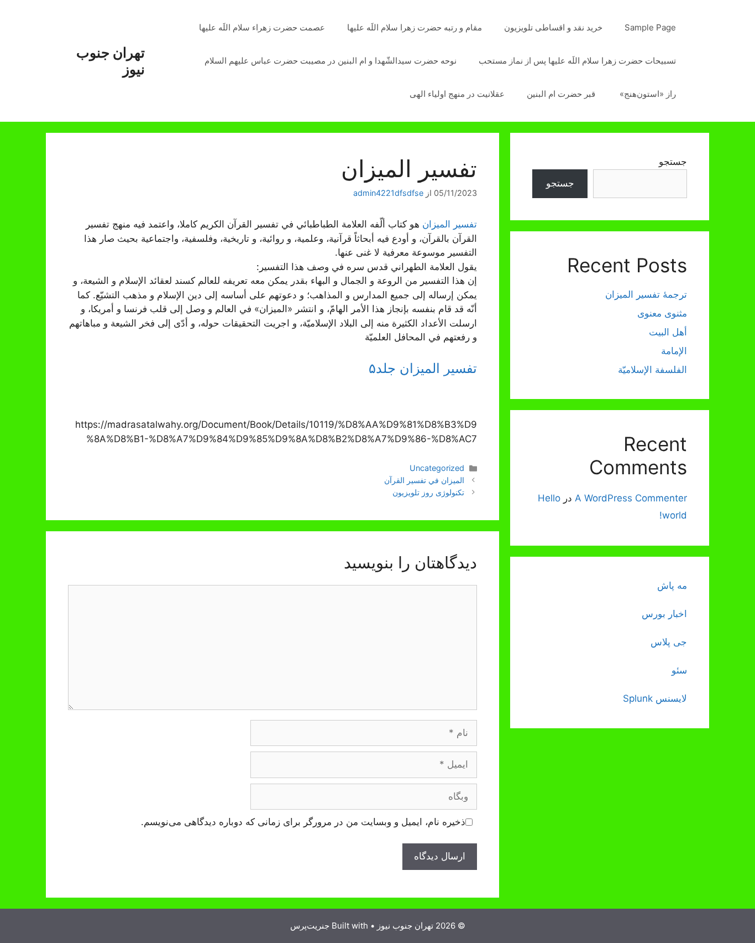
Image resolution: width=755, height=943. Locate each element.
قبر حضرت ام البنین (562, 94)
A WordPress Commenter (631, 498)
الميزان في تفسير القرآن (424, 480)
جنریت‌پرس (309, 925)
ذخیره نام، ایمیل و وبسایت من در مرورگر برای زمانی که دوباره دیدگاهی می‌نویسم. (303, 821)
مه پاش (672, 585)
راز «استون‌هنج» (648, 94)
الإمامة (674, 350)
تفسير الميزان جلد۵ (423, 368)
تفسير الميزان (449, 224)
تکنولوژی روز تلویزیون (428, 492)
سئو (679, 670)
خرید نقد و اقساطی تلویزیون (553, 27)
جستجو (673, 161)
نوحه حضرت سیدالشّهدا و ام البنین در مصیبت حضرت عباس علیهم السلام (331, 60)
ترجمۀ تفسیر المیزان (646, 294)
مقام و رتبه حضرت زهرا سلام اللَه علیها (414, 27)
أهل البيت (668, 332)
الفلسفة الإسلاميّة (652, 369)
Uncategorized (437, 468)
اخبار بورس (664, 613)
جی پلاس (669, 641)
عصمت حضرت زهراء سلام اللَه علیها (262, 27)
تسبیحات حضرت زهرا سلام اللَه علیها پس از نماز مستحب (577, 60)
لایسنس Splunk (655, 698)
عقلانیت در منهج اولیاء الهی (457, 94)
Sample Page (650, 27)
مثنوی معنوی (662, 313)
